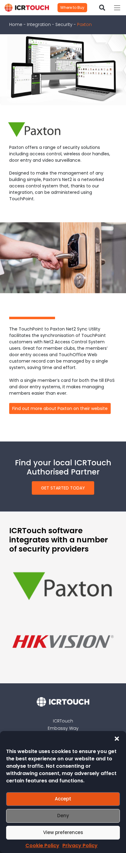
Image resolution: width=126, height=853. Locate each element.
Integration (39, 24)
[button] (117, 739)
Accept (63, 799)
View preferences (63, 832)
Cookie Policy (42, 845)
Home (15, 24)
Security (63, 24)
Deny (63, 815)
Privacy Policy (80, 845)
